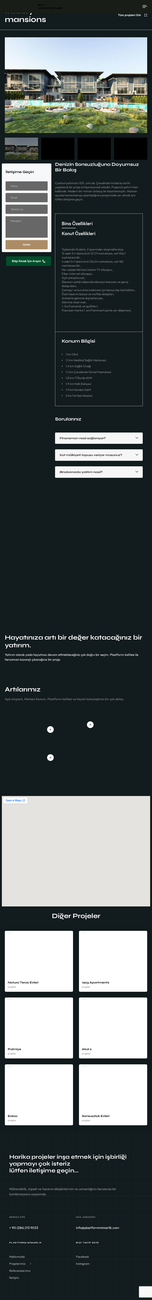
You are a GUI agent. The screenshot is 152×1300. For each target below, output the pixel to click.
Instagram (83, 1263)
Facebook (82, 1256)
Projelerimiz (20, 1263)
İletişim (14, 1277)
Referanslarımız (19, 1270)
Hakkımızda (17, 1256)
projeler (12, 986)
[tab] (77, 223)
